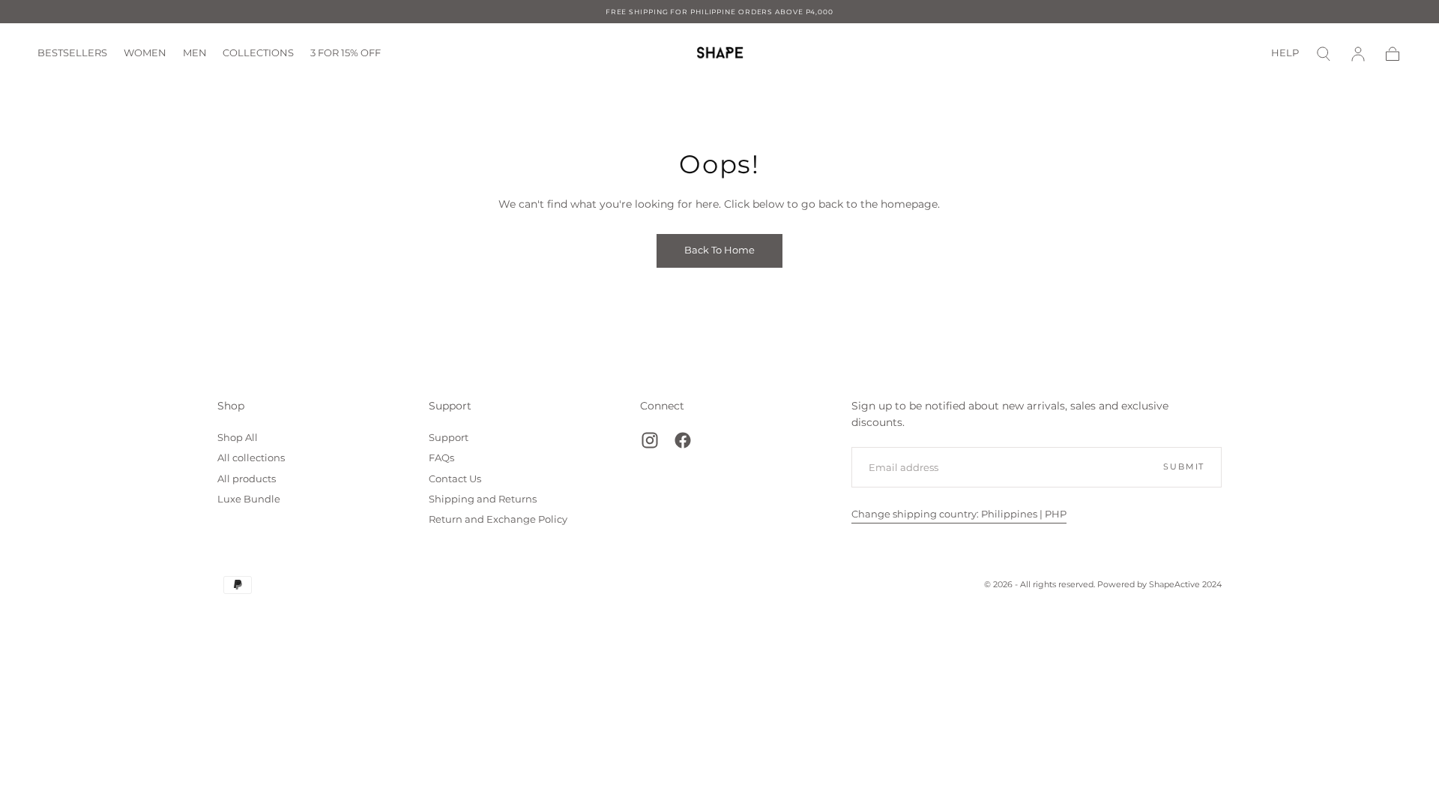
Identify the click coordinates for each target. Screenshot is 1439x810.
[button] (1324, 54)
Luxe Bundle (248, 499)
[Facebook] (682, 440)
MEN (195, 53)
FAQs (441, 458)
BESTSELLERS (72, 53)
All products (246, 478)
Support (450, 406)
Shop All (237, 437)
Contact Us (455, 478)
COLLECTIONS (258, 53)
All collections (251, 458)
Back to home (719, 250)
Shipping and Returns (483, 499)
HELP (1285, 53)
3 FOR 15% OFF (345, 53)
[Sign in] (1358, 54)
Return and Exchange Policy (498, 519)
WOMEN (145, 53)
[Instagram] (649, 440)
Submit (1183, 467)
